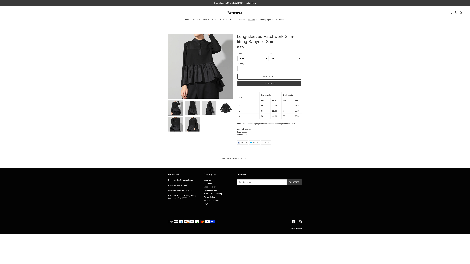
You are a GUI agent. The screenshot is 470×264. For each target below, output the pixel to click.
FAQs (206, 204)
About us (207, 180)
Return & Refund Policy (213, 193)
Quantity (240, 64)
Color (239, 54)
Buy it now (269, 83)
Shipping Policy (210, 187)
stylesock (299, 228)
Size (271, 54)
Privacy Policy (209, 197)
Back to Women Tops (237, 158)
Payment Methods (211, 190)
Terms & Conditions (211, 200)
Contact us (208, 183)
